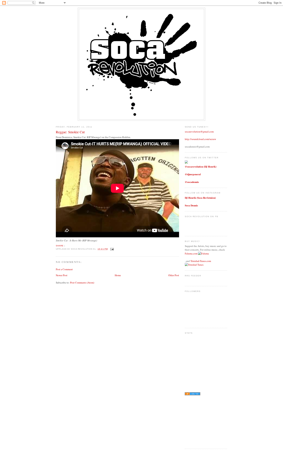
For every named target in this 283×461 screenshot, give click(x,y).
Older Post (173, 275)
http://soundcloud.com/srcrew (200, 139)
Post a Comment (64, 269)
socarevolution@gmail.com (199, 131)
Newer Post (61, 275)
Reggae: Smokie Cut (70, 132)
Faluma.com (191, 253)
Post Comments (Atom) (82, 282)
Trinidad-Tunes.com (200, 261)
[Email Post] (112, 249)
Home (118, 275)
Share (60, 246)
